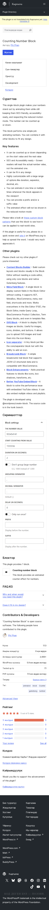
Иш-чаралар (32, 830)
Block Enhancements (17, 369)
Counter (42, 686)
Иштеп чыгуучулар (12, 834)
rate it (22, 235)
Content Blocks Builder (18, 267)
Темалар (30, 807)
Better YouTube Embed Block (22, 381)
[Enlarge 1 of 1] (43, 423)
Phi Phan (15, 45)
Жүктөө (8, 52)
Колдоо (9, 89)
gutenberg (33, 691)
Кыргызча (14, 874)
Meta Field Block (15, 287)
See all (43, 743)
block (35, 686)
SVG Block (12, 322)
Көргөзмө (31, 803)
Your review (8, 743)
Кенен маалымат (13, 62)
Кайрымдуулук (35, 834)
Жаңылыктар (9, 807)
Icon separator (14, 342)
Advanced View (10, 698)
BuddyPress (10, 862)
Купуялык (7, 817)
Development (11, 83)
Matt (6, 852)
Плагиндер (31, 812)
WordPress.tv (10, 839)
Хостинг (7, 812)
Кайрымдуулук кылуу (13, 786)
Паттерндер (32, 817)
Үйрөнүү (7, 825)
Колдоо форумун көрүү (15, 763)
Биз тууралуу (9, 803)
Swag (30, 839)
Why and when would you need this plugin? (13, 595)
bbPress (8, 857)
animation (27, 686)
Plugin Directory (9, 12)
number (42, 691)
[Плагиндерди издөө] (30, 30)
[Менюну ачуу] (45, 4)
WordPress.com (11, 848)
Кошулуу (30, 825)
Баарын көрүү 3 (39, 680)
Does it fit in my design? (14, 605)
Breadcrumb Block (16, 354)
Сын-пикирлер (12, 69)
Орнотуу (9, 76)
